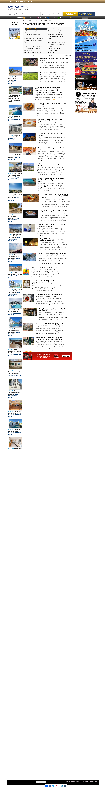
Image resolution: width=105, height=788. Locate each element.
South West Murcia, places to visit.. (56, 37)
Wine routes (29, 50)
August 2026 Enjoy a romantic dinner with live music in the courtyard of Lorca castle (52, 254)
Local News (11, 14)
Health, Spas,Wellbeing (54, 48)
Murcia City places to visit (55, 34)
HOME (24, 20)
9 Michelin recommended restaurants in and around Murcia (51, 104)
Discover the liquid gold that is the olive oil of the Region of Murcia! (51, 225)
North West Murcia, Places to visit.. (34, 41)
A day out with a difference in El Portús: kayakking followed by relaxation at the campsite (51, 180)
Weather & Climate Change (57, 14)
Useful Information (46, 14)
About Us (87, 781)
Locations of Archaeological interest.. (56, 45)
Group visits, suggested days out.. (59, 29)
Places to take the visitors (33, 52)
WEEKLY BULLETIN (28, 1)
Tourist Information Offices (56, 31)
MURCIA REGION (30, 20)
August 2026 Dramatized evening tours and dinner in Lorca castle (54, 240)
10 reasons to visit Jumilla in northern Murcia (51, 134)
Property (35, 14)
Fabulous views (52, 50)
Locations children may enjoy (57, 33)
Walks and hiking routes (32, 31)
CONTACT (11, 1)
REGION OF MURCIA (39, 20)
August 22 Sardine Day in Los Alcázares (44, 268)
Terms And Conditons (70, 781)
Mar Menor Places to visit (32, 34)
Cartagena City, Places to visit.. (34, 38)
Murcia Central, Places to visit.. (57, 42)
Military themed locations (33, 33)
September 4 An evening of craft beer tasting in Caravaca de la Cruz (44, 281)
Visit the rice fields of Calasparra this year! (53, 73)
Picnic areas (51, 52)
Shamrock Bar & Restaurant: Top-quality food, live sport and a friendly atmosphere (49, 338)
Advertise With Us (93, 781)
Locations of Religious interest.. (34, 46)
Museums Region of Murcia (33, 48)
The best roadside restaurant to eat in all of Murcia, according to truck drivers (50, 295)
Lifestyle (28, 14)
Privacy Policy (78, 781)
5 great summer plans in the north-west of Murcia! (54, 59)
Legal (83, 781)
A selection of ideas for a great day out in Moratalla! (50, 165)
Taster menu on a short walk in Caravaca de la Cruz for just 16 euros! (55, 211)
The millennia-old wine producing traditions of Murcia (52, 149)
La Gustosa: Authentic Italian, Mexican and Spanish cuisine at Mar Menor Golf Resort (49, 324)
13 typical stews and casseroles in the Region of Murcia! (50, 120)
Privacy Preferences (41, 782)
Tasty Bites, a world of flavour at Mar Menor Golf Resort (53, 310)
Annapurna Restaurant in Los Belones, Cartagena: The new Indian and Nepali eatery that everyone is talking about (47, 89)
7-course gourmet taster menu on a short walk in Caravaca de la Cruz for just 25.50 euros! (55, 196)
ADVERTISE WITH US (19, 1)
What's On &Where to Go (19, 14)
